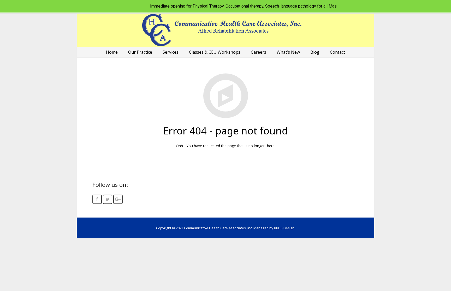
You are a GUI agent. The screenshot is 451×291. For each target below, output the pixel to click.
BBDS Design (284, 228)
